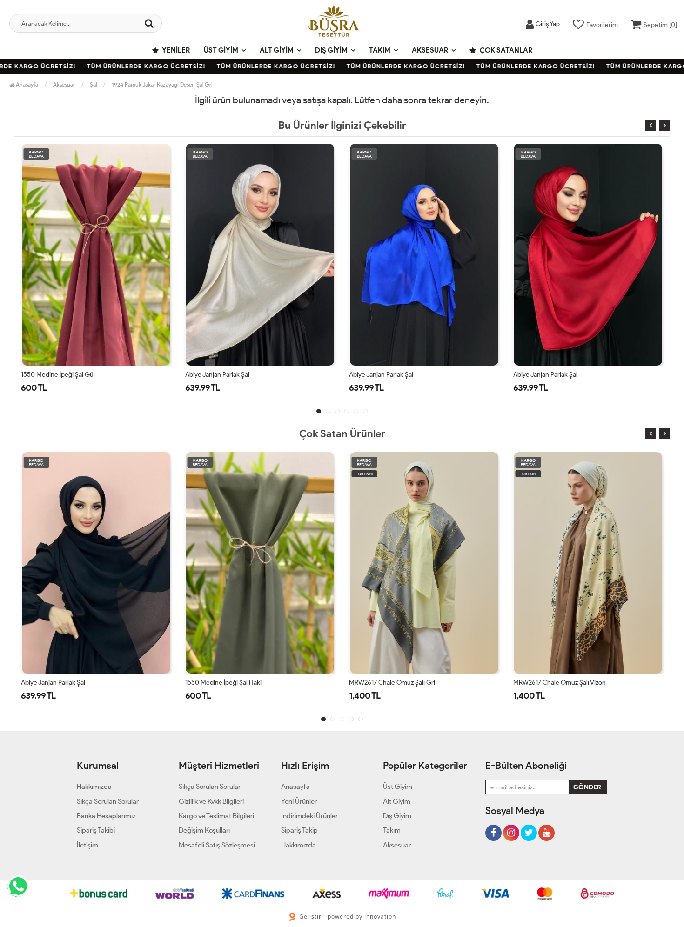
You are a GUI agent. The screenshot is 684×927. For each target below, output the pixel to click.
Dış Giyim (331, 50)
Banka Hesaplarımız (106, 816)
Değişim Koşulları (204, 830)
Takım (379, 50)
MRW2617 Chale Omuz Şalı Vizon (559, 683)
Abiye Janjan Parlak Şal (217, 375)
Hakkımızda (94, 786)
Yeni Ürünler (299, 801)
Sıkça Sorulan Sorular (108, 801)
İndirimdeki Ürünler (309, 816)
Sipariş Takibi (96, 830)
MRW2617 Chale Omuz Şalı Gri (392, 683)
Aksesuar (430, 50)
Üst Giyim (221, 50)
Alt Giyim (277, 50)
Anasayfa (26, 84)
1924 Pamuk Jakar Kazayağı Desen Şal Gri (162, 84)
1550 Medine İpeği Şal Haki (223, 683)
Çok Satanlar (505, 50)
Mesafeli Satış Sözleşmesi (217, 845)
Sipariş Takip (299, 830)
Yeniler (175, 50)
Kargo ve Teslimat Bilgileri (216, 816)
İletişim (87, 845)
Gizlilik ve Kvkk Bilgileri (211, 801)
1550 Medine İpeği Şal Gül (58, 375)
